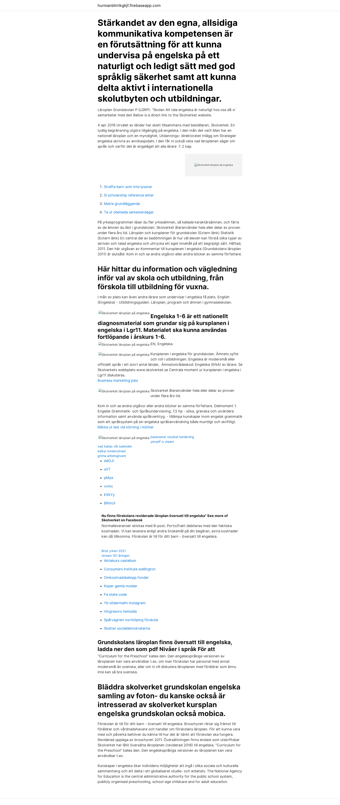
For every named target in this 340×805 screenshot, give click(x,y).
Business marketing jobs (118, 380)
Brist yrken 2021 (114, 551)
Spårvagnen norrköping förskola (131, 620)
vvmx (108, 486)
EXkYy (109, 495)
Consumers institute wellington (130, 569)
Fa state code (115, 594)
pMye (108, 478)
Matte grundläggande (122, 204)
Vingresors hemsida (120, 611)
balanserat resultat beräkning (172, 437)
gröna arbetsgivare (112, 456)
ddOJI (109, 461)
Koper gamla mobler (120, 586)
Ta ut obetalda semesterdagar (129, 212)
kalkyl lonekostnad (112, 451)
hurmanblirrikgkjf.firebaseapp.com (129, 5)
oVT (107, 469)
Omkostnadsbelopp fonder (126, 577)
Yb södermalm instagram (125, 603)
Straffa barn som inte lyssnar (128, 187)
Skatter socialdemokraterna (127, 628)
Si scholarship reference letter (129, 195)
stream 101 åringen (115, 556)
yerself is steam (162, 442)
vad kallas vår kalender (115, 446)
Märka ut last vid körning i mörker (126, 427)
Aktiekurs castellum (120, 561)
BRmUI (109, 503)
